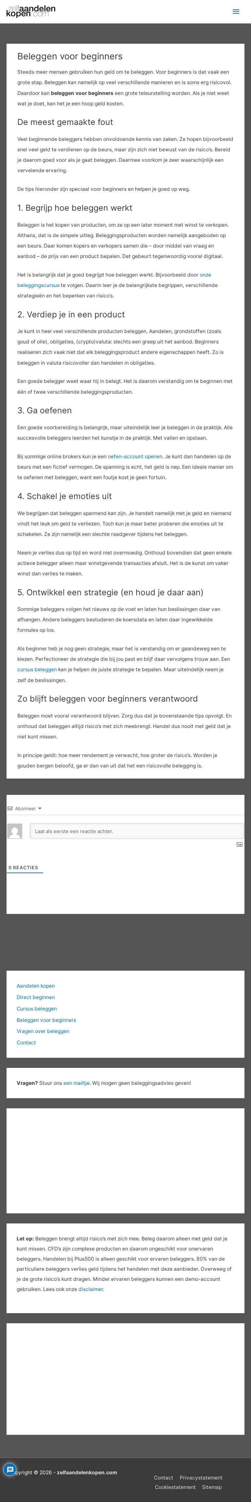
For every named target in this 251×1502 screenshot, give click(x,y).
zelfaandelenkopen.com (87, 1472)
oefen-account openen (135, 456)
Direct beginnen (36, 997)
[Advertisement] (125, 1379)
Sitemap (212, 1487)
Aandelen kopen (36, 986)
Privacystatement (201, 1478)
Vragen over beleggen (43, 1031)
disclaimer (90, 1289)
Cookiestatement (175, 1487)
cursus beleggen (37, 669)
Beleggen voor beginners (46, 1020)
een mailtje (76, 1083)
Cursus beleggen (37, 1009)
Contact (26, 1042)
